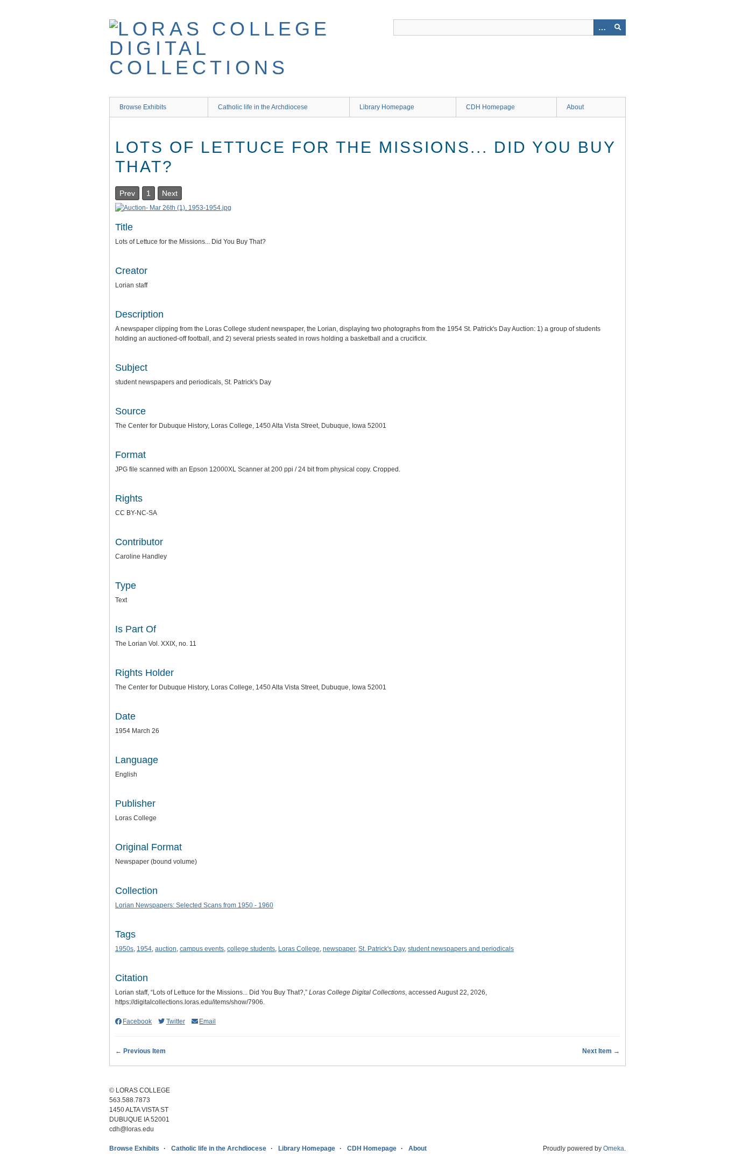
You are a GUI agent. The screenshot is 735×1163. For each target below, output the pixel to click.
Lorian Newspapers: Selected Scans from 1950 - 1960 (194, 905)
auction (165, 949)
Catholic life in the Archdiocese (263, 107)
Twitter (175, 1021)
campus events (202, 949)
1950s (124, 949)
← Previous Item (140, 1051)
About (575, 107)
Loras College (299, 949)
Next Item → (601, 1051)
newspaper (339, 949)
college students (251, 949)
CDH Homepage (490, 107)
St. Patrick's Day (381, 949)
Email (207, 1021)
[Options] (601, 27)
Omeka (613, 1148)
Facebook (137, 1021)
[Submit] (618, 27)
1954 (144, 949)
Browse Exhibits (142, 107)
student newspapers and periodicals (461, 949)
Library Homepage (386, 107)
